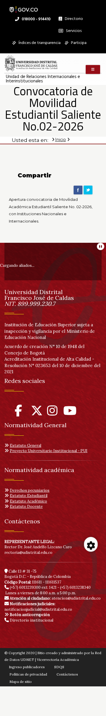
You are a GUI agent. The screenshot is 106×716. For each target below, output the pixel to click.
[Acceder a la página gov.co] (23, 6)
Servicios (73, 31)
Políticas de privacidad (28, 674)
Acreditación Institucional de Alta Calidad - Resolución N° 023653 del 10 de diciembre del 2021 (52, 365)
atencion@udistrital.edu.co (55, 598)
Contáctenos (67, 674)
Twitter (88, 190)
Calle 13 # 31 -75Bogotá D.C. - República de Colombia (37, 574)
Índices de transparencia (39, 43)
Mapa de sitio (20, 681)
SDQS (59, 667)
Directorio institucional (31, 620)
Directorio (72, 20)
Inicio (60, 139)
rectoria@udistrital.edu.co (28, 552)
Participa (78, 43)
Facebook (78, 190)
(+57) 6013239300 (25, 587)
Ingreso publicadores (27, 667)
